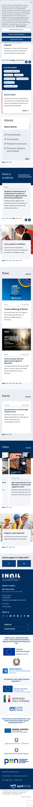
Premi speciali (12, 139)
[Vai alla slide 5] (16, 260)
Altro (27, 158)
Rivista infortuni (9, 79)
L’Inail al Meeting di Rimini (16, 309)
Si (9, 563)
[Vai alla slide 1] (3, 162)
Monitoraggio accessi (7, 780)
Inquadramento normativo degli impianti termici (16, 410)
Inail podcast (19, 75)
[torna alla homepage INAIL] (11, 577)
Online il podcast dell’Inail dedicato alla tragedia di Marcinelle (13, 361)
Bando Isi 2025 (9, 82)
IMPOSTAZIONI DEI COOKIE (16, 30)
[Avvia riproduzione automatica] (26, 61)
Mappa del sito (18, 780)
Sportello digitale (6, 606)
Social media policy (26, 797)
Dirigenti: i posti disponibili (14, 533)
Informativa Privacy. (21, 26)
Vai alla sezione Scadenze (25, 177)
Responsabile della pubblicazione (10, 772)
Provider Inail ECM (22, 79)
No (24, 563)
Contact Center (6, 595)
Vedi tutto (28, 448)
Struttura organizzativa (12, 71)
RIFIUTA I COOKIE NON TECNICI (16, 34)
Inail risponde (5, 603)
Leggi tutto (28, 274)
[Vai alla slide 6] (20, 260)
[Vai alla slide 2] (6, 260)
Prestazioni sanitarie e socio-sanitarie (16, 149)
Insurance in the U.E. (11, 86)
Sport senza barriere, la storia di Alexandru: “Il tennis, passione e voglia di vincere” (16, 484)
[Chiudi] (31, 2)
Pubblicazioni (8, 75)
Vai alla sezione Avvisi (24, 175)
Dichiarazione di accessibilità (20, 776)
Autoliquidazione (14, 134)
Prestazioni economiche (16, 143)
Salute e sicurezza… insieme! (13, 43)
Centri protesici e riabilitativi (14, 244)
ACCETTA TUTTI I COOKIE (16, 39)
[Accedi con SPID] (24, 786)
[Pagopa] (13, 786)
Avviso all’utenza (6, 776)
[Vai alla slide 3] (10, 260)
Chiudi (24, 110)
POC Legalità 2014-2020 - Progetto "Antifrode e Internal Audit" (16, 680)
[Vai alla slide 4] (13, 60)
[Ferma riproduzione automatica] (29, 61)
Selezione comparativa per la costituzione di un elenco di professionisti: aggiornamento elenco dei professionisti (15, 194)
